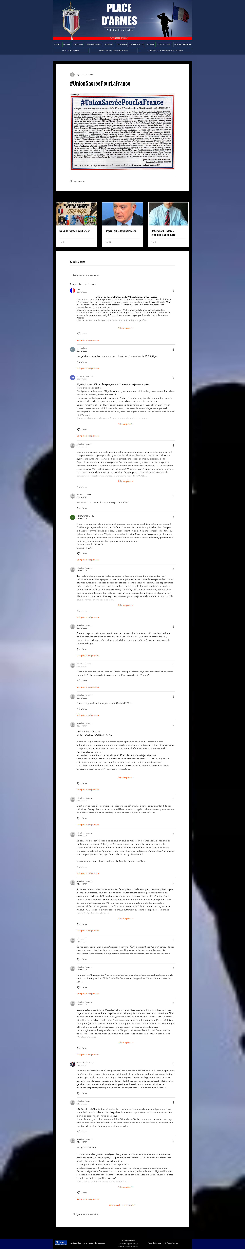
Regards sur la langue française (120, 231)
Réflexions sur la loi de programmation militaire (163, 232)
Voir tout (185, 197)
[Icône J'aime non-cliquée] (79, 333)
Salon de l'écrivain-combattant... (75, 231)
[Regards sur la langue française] (122, 213)
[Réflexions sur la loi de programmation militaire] (168, 213)
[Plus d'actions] (173, 290)
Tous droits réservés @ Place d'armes (163, 1243)
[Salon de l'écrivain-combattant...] (76, 213)
